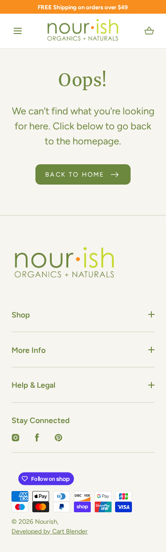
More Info (29, 350)
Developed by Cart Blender (50, 531)
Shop (21, 314)
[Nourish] (83, 31)
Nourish (46, 522)
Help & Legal (33, 384)
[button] (18, 31)
